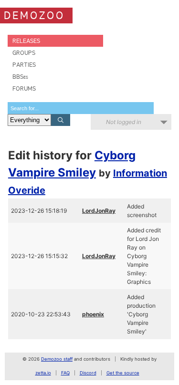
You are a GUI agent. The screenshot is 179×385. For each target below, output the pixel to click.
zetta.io (43, 372)
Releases (26, 40)
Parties (24, 64)
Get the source (122, 372)
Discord (88, 372)
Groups (23, 52)
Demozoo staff (57, 359)
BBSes (20, 76)
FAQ (65, 372)
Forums (24, 88)
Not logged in (123, 121)
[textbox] (81, 108)
